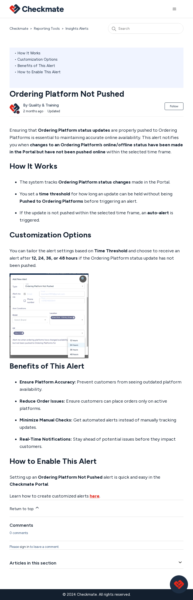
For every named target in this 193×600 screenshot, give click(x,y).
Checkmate (19, 28)
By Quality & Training (41, 105)
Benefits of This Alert (36, 65)
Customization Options (37, 59)
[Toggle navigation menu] (174, 9)
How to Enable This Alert (39, 72)
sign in (24, 547)
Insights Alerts (77, 28)
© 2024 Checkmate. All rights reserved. (97, 594)
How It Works (28, 53)
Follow (174, 106)
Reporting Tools (47, 28)
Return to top (22, 509)
